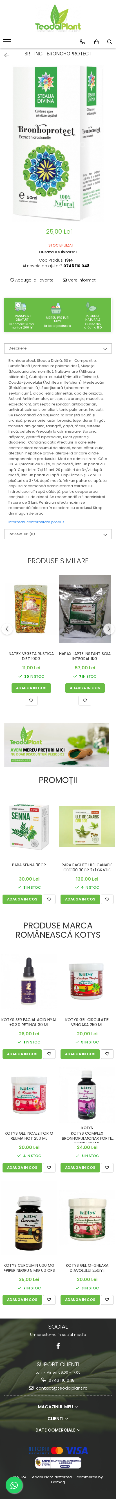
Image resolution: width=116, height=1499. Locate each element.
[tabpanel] (58, 143)
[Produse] (8, 43)
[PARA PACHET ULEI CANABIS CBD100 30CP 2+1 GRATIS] (87, 827)
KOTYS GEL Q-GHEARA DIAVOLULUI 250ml (87, 1268)
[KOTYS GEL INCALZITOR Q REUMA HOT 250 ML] (29, 1095)
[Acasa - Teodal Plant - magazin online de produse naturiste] (58, 18)
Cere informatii (82, 280)
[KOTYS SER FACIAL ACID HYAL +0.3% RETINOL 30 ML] (29, 981)
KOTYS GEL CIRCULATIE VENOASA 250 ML (87, 1022)
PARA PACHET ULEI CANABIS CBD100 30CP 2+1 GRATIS (87, 867)
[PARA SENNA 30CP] (29, 826)
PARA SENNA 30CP (29, 865)
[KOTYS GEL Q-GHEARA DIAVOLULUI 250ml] (87, 1217)
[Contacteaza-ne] (82, 42)
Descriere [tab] (18, 348)
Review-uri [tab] (22, 534)
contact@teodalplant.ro (61, 1388)
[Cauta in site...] (109, 42)
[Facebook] (58, 1346)
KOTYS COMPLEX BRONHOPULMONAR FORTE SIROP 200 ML (87, 1137)
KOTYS (87, 1127)
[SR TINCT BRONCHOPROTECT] (58, 143)
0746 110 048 (61, 1380)
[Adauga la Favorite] (31, 700)
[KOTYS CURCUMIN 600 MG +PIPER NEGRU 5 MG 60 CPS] (29, 1218)
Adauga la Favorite (33, 280)
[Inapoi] (4, 55)
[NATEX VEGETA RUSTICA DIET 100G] (31, 609)
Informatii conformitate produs (36, 522)
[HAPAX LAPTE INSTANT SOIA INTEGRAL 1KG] (85, 609)
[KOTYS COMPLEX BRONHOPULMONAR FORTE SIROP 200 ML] (87, 1095)
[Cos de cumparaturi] (96, 42)
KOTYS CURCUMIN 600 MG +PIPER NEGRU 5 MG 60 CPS (29, 1268)
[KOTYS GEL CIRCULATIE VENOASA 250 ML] (87, 981)
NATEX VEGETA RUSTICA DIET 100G (31, 656)
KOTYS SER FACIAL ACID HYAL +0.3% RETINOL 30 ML (29, 1022)
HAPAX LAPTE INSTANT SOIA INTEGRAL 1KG (85, 656)
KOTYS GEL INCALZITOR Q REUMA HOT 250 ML (29, 1136)
